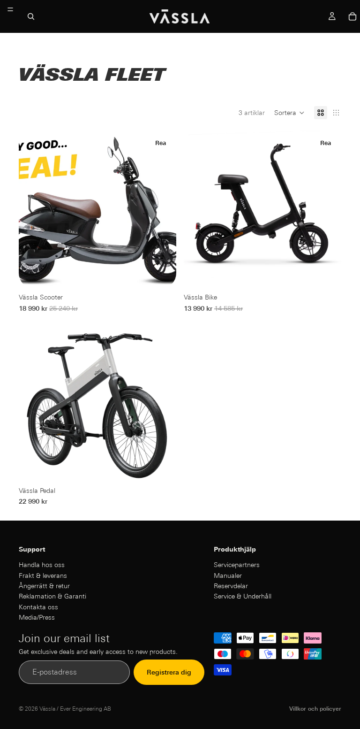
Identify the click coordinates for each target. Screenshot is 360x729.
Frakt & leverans (43, 575)
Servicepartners (237, 564)
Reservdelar (231, 586)
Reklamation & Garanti (52, 596)
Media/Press (37, 617)
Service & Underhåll (242, 596)
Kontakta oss (38, 607)
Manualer (228, 575)
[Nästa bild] (162, 209)
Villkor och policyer (315, 708)
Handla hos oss (42, 564)
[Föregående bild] (33, 209)
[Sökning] (31, 16)
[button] (289, 112)
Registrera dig (169, 672)
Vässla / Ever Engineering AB (75, 708)
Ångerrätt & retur (44, 586)
